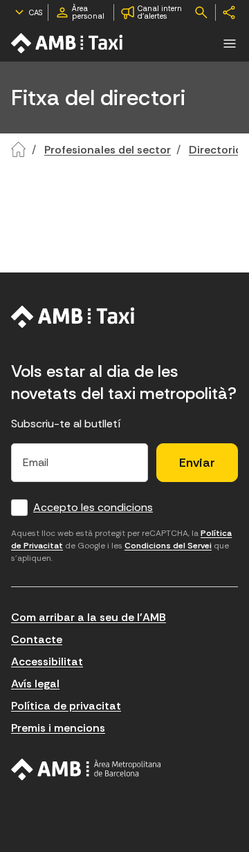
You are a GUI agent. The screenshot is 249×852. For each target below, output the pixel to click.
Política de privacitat (66, 705)
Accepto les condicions (93, 507)
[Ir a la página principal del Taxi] (67, 43)
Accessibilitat (47, 661)
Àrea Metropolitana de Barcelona (86, 770)
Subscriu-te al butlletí (66, 423)
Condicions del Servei (168, 545)
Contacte (36, 639)
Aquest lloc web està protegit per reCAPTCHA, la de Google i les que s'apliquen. (121, 546)
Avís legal (35, 683)
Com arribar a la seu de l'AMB (88, 617)
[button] (229, 43)
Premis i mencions (58, 728)
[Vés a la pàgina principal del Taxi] (73, 317)
